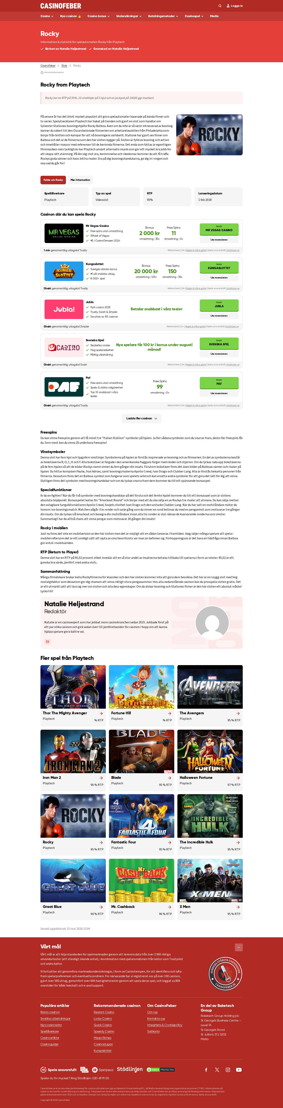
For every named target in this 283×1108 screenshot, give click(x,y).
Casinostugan (103, 1044)
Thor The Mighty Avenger (65, 713)
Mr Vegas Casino (219, 228)
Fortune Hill (121, 713)
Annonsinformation (54, 72)
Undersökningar (127, 16)
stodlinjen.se (232, 326)
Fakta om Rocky (53, 180)
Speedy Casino (104, 1031)
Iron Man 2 (52, 778)
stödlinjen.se (233, 250)
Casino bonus (97, 16)
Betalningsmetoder (161, 16)
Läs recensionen (219, 240)
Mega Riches (102, 1038)
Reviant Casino (104, 1012)
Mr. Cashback (123, 907)
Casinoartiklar (49, 1038)
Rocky (48, 842)
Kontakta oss (156, 1018)
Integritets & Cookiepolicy (164, 1025)
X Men (185, 907)
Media (214, 16)
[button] (239, 947)
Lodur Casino (103, 1018)
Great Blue (52, 907)
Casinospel (192, 16)
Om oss (152, 1012)
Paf (219, 382)
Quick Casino (103, 1025)
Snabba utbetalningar (55, 1018)
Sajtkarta (153, 1031)
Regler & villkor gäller (196, 250)
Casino (45, 16)
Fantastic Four (123, 842)
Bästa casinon (50, 1012)
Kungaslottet (219, 266)
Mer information (80, 180)
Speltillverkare (49, 1031)
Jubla (219, 304)
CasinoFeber (47, 65)
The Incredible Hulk (196, 842)
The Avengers (192, 713)
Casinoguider (49, 1044)
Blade (116, 778)
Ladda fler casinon (139, 418)
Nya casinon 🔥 (70, 16)
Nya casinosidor (51, 1025)
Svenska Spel (219, 342)
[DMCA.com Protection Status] (160, 1070)
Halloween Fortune (196, 778)
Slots (64, 65)
